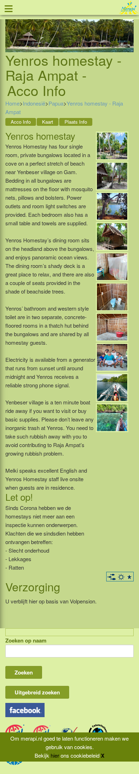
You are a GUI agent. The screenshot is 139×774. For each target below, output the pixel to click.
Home (12, 103)
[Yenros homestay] (112, 145)
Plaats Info (76, 121)
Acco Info (21, 121)
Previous (10, 27)
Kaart (47, 121)
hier (55, 755)
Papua (55, 103)
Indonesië (34, 103)
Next (128, 27)
